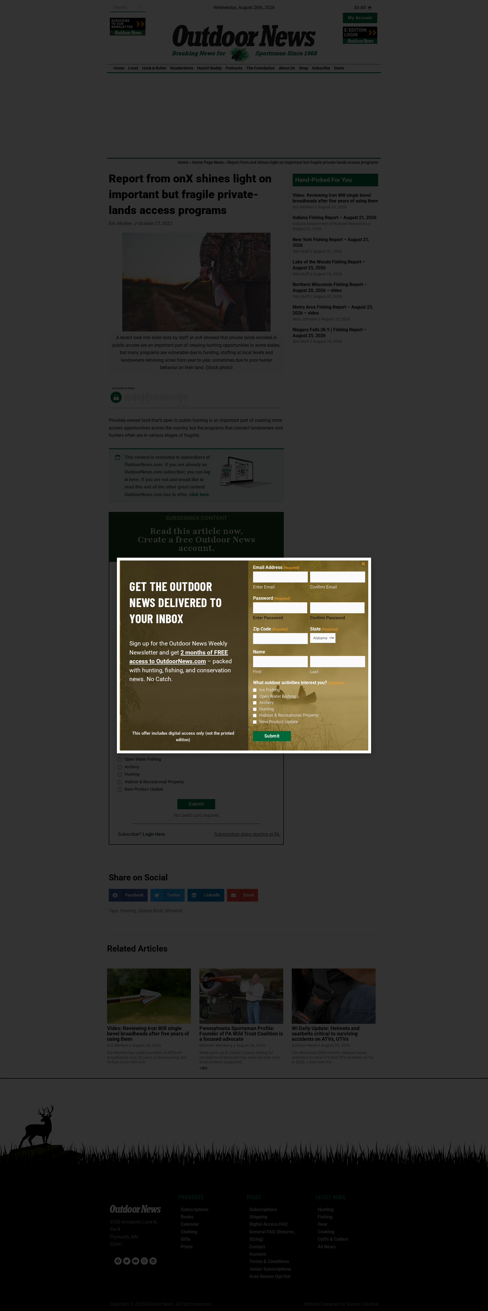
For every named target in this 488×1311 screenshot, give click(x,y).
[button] (363, 564)
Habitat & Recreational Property (289, 715)
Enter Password (268, 617)
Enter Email (264, 587)
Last (314, 671)
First (257, 671)
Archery (266, 702)
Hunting (266, 709)
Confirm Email (323, 587)
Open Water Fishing (277, 696)
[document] (244, 655)
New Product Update (278, 721)
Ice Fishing (269, 689)
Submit (272, 736)
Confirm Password (327, 617)
